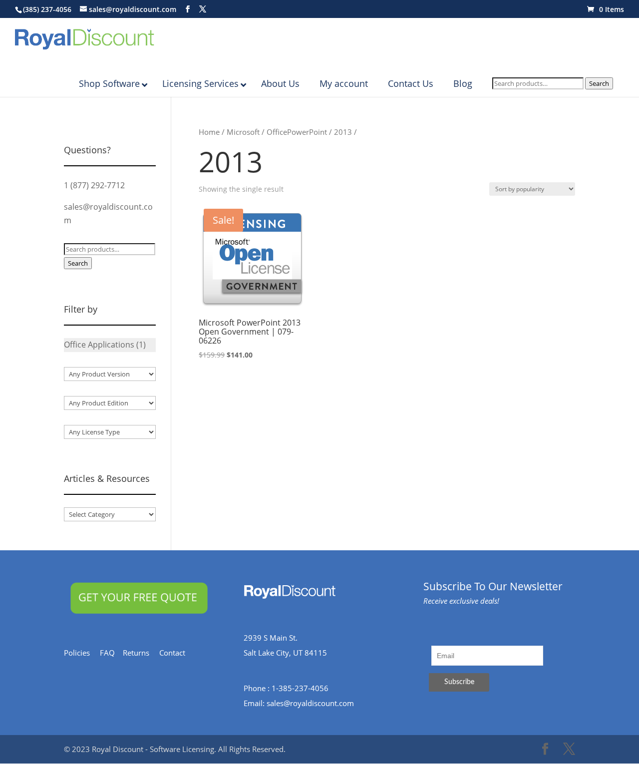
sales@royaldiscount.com (310, 703)
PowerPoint (307, 132)
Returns (141, 653)
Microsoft (243, 132)
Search (599, 83)
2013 (343, 132)
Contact (177, 653)
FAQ (111, 653)
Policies (82, 653)
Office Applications (99, 344)
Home (209, 132)
